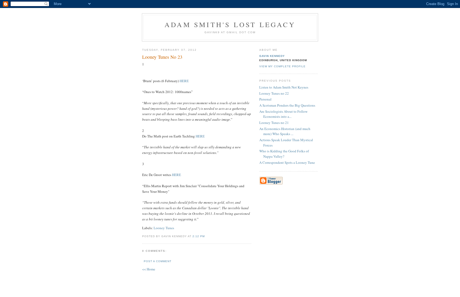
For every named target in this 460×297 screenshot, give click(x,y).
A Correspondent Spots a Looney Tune (287, 162)
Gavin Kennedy (272, 56)
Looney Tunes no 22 (274, 93)
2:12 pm (198, 236)
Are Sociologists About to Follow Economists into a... (283, 114)
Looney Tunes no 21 (274, 122)
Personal (265, 99)
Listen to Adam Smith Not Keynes (283, 87)
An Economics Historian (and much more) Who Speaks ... (284, 131)
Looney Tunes (164, 227)
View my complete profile (282, 66)
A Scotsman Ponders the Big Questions (287, 105)
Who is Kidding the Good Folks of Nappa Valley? (284, 154)
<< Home (148, 269)
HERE (184, 80)
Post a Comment (157, 261)
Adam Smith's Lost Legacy (230, 24)
